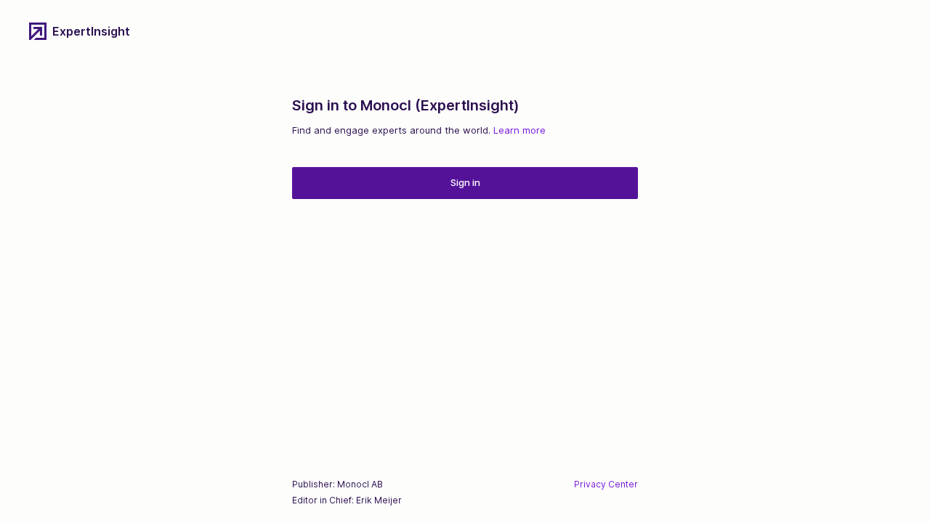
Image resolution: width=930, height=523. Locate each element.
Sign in (465, 182)
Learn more (519, 130)
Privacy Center (606, 484)
